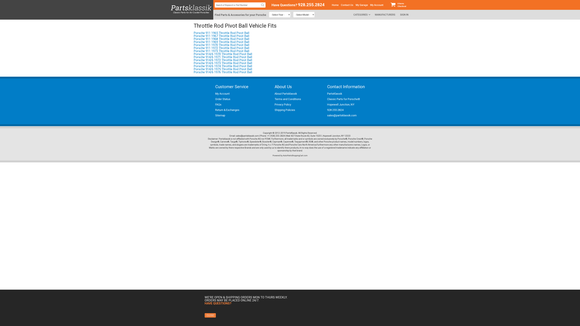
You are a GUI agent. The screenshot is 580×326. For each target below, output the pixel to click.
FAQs (218, 104)
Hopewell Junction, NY (340, 104)
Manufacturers (385, 14)
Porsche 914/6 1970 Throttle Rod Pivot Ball (223, 54)
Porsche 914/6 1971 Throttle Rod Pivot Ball (223, 57)
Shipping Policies (285, 110)
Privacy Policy (283, 104)
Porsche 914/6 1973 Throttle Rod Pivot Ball (223, 63)
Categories (360, 14)
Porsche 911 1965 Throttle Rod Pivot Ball (221, 33)
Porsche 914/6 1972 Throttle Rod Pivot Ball (223, 60)
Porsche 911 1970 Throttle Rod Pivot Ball (221, 45)
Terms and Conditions (288, 99)
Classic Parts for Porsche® (343, 99)
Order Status (222, 99)
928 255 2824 (335, 110)
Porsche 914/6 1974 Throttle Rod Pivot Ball (223, 66)
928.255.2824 (311, 4)
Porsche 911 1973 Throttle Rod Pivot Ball (221, 51)
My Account (376, 5)
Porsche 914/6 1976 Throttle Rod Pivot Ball (223, 72)
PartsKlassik (334, 93)
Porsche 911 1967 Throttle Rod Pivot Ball (221, 36)
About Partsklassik (286, 93)
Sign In (404, 14)
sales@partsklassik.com (342, 115)
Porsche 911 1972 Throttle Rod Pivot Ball (221, 48)
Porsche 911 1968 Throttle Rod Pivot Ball (221, 39)
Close (210, 315)
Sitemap (220, 115)
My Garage (362, 5)
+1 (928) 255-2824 (276, 136)
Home (335, 5)
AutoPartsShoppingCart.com (295, 155)
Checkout (402, 5)
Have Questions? (284, 5)
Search (264, 7)
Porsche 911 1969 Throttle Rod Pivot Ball (221, 42)
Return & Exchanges (227, 110)
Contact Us (347, 5)
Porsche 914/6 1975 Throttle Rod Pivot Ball (223, 69)
